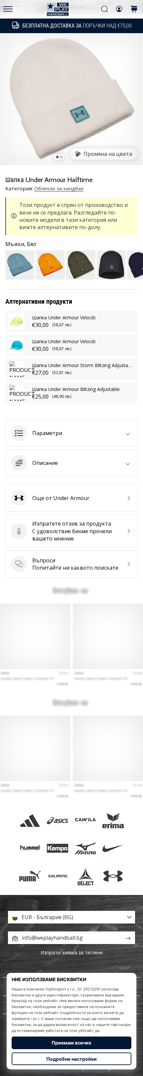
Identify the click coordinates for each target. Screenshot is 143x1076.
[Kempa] (58, 848)
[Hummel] (30, 848)
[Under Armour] (113, 876)
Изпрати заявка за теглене (72, 952)
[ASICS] (58, 821)
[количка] (134, 9)
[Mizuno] (85, 848)
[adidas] (30, 821)
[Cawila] (85, 821)
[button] (71, 433)
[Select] (85, 876)
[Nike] (113, 848)
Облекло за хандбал (58, 188)
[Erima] (113, 821)
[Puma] (30, 876)
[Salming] (58, 876)
